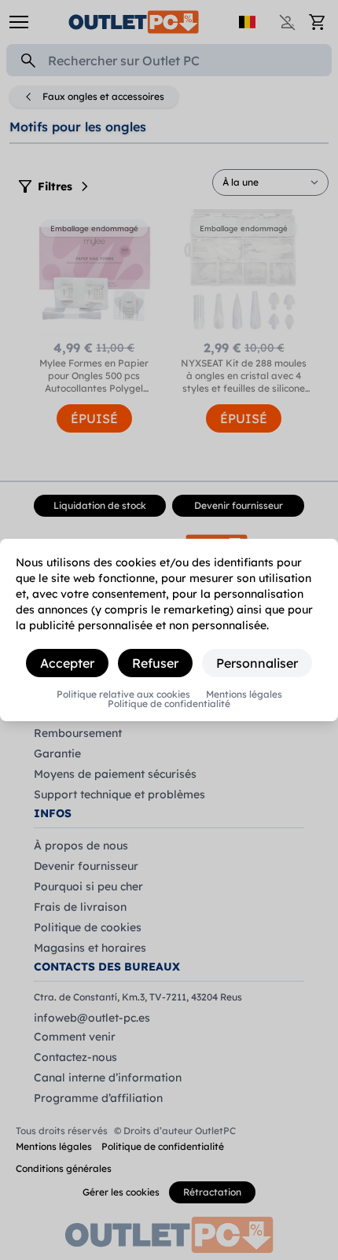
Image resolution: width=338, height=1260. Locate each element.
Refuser (155, 663)
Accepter (67, 663)
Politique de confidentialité (169, 704)
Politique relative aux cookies (123, 694)
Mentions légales (244, 694)
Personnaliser (257, 663)
